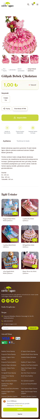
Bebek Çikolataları (21, 70)
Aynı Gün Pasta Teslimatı (28, 373)
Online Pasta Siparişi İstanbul (7, 377)
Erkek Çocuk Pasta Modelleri (10, 388)
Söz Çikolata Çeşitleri (27, 381)
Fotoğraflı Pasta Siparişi (8, 373)
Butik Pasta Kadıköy (27, 376)
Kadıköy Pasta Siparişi (8, 351)
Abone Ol (33, 328)
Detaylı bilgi (18, 405)
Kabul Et (20, 409)
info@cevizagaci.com (10, 324)
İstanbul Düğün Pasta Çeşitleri (7, 392)
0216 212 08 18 (8, 321)
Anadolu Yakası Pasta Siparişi (8, 369)
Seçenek (5, 93)
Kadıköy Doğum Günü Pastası (8, 358)
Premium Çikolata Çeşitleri (9, 396)
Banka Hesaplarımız (8, 307)
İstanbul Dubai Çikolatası (28, 357)
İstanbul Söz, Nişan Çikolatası (7, 384)
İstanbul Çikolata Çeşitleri (29, 396)
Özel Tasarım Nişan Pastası (29, 388)
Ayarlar (20, 414)
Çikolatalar (12, 70)
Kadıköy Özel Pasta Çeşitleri (29, 365)
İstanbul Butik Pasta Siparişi (29, 354)
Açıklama (7, 141)
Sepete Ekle (22, 118)
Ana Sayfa (5, 70)
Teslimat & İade (23, 141)
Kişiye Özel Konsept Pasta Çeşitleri (29, 392)
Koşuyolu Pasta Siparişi (8, 354)
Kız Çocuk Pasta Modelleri (29, 384)
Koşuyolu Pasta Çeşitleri (8, 362)
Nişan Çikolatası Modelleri (9, 381)
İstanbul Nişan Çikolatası (8, 365)
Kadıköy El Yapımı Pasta (28, 362)
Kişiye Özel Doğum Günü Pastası (28, 369)
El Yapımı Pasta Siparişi (28, 351)
